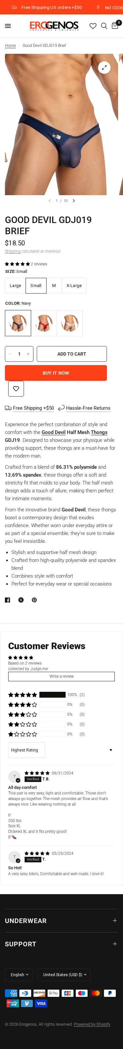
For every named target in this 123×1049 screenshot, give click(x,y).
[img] (38, 773)
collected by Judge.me (28, 669)
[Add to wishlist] (16, 389)
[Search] (104, 25)
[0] (114, 25)
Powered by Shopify (92, 1024)
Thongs (99, 432)
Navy (18, 323)
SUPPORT (20, 944)
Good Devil (54, 432)
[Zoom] (104, 67)
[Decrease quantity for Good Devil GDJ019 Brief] (10, 353)
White (70, 323)
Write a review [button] (62, 676)
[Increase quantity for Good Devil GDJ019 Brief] (28, 353)
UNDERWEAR (26, 921)
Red (44, 323)
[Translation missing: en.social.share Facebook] (9, 600)
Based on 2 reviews (25, 663)
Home (10, 45)
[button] (18, 264)
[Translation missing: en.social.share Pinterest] (36, 600)
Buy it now (56, 373)
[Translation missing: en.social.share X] (22, 600)
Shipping (13, 251)
